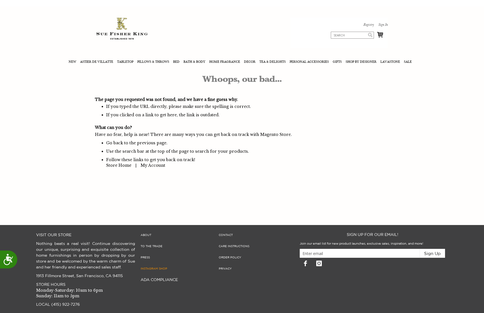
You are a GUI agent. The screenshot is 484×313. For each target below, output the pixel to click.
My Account (153, 165)
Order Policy (230, 257)
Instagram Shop (154, 268)
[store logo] (122, 29)
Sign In (383, 25)
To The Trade (151, 246)
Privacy (225, 268)
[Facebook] (305, 263)
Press (145, 257)
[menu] (242, 62)
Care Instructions (234, 246)
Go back (114, 142)
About (146, 235)
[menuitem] (73, 62)
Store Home (118, 165)
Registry (368, 25)
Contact (226, 235)
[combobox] (352, 35)
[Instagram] (319, 263)
